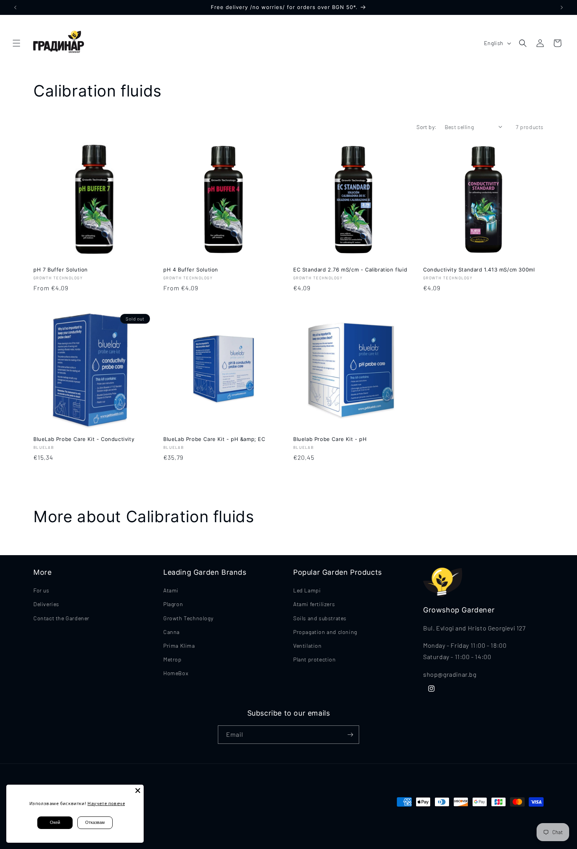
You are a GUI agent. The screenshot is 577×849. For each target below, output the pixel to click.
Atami (171, 590)
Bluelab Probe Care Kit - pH (330, 439)
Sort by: (426, 127)
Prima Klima (179, 645)
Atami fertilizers (314, 604)
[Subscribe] (350, 734)
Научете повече (106, 803)
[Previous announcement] (15, 7)
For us (41, 590)
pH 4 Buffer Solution (190, 269)
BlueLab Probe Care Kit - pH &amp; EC (214, 439)
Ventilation (307, 645)
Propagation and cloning (325, 632)
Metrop (172, 659)
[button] (16, 43)
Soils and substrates (320, 618)
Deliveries (46, 604)
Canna (171, 632)
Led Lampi (307, 590)
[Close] (138, 790)
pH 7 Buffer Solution (60, 269)
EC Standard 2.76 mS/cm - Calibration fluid (350, 269)
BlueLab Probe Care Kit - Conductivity (83, 439)
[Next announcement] (561, 7)
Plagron (173, 604)
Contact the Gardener (61, 618)
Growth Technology (188, 618)
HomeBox (175, 673)
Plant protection (314, 659)
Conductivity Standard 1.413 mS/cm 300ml (479, 269)
